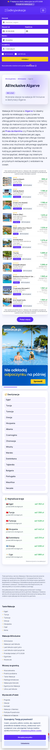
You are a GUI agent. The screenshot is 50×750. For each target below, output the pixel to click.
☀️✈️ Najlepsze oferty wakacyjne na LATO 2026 (25, 2)
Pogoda (7, 700)
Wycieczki (8, 660)
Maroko (9, 452)
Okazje (6, 703)
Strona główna (10, 79)
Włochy (9, 447)
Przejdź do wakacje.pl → (25, 4)
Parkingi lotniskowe (11, 680)
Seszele (9, 488)
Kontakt (7, 706)
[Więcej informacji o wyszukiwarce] (36, 66)
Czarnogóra (11, 435)
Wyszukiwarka (9, 670)
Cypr (6, 627)
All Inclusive (9, 54)
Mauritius (10, 482)
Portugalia (10, 476)
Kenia (6, 630)
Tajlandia (10, 464)
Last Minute (21, 54)
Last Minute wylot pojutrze (14, 650)
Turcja (9, 405)
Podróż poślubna (10, 673)
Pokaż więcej (25, 319)
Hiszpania (10, 423)
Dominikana (11, 458)
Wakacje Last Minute (12, 644)
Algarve (29, 111)
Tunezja (9, 411)
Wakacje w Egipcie (11, 715)
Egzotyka (7, 656)
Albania (9, 429)
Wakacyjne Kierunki (11, 683)
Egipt (8, 399)
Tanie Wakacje (9, 677)
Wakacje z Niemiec (11, 709)
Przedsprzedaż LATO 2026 (14, 653)
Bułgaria (10, 470)
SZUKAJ (25, 59)
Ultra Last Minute (10, 689)
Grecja (9, 417)
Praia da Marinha (13, 131)
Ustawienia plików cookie (31, 731)
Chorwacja (11, 441)
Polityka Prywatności (12, 712)
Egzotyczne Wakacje (12, 686)
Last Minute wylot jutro (13, 647)
